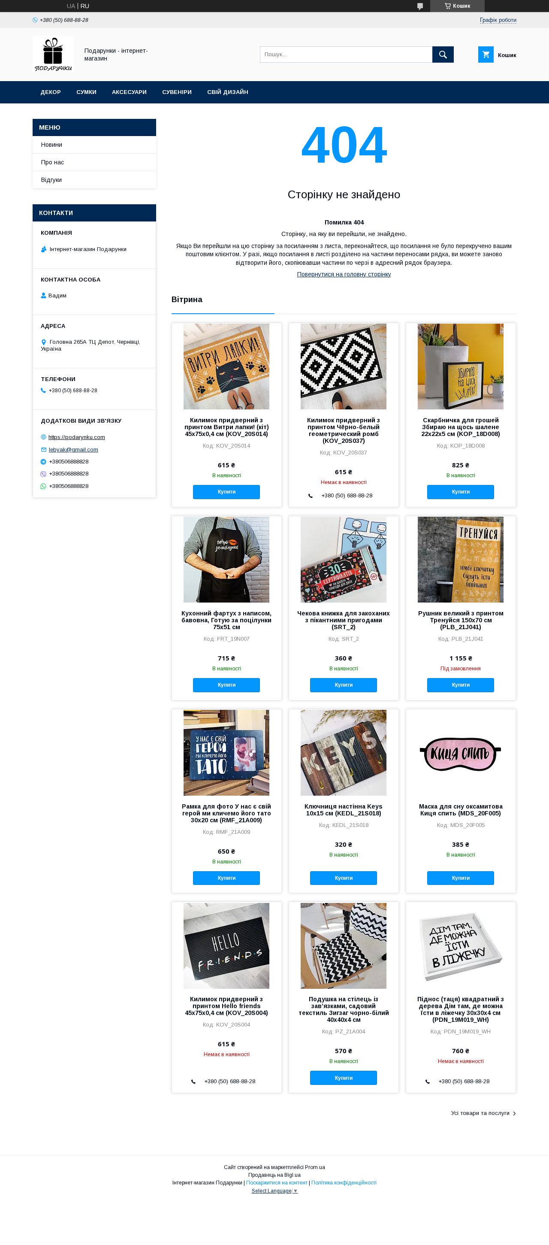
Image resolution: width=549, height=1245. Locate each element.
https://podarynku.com (76, 437)
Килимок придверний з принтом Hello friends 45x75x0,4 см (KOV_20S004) (226, 1006)
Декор (50, 92)
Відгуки (51, 179)
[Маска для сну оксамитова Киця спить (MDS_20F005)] (461, 752)
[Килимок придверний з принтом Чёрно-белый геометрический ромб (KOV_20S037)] (343, 366)
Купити (226, 492)
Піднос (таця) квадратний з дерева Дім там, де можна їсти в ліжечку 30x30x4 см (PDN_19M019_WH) (460, 1009)
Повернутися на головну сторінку (344, 274)
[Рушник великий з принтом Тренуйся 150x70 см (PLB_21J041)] (461, 559)
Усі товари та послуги (480, 1113)
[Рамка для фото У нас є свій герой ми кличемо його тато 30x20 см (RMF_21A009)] (226, 752)
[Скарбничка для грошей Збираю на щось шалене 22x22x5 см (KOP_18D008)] (461, 366)
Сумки (86, 92)
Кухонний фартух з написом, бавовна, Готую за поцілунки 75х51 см (226, 620)
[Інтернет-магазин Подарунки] (53, 70)
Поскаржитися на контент (277, 1183)
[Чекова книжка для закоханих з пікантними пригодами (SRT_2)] (343, 559)
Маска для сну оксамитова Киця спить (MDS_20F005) (461, 810)
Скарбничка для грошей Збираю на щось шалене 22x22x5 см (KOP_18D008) (460, 427)
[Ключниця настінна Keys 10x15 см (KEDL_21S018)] (343, 752)
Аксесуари (129, 92)
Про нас (52, 162)
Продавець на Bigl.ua (274, 1175)
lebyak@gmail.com (73, 449)
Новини (51, 144)
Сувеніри (177, 92)
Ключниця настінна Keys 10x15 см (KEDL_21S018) (344, 810)
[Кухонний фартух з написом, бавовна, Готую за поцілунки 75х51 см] (226, 559)
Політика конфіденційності (344, 1183)
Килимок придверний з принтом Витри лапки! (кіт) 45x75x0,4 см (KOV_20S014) (226, 427)
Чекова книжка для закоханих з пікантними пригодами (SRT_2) (343, 620)
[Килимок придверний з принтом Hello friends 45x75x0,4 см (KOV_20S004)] (226, 945)
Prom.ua (315, 1167)
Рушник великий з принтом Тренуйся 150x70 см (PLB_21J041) (461, 620)
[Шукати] (443, 54)
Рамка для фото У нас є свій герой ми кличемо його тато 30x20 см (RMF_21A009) (226, 813)
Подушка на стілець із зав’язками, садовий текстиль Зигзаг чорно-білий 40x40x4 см (344, 1009)
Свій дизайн (227, 92)
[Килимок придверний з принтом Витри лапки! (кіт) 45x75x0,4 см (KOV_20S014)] (226, 366)
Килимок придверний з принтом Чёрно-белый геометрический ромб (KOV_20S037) (343, 430)
